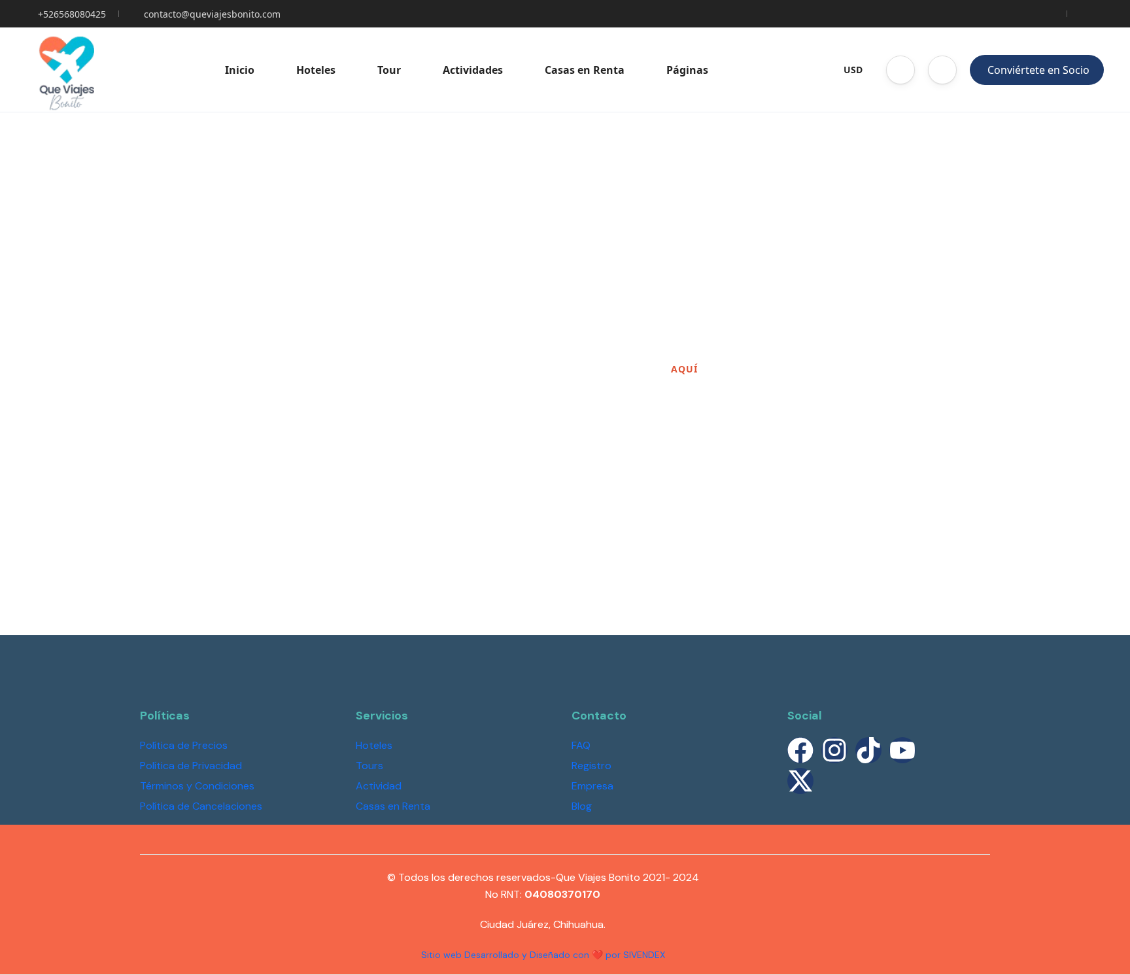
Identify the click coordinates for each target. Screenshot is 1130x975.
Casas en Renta (585, 70)
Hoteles (315, 70)
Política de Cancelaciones (201, 806)
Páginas (687, 70)
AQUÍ (684, 369)
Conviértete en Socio (1038, 70)
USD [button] (853, 69)
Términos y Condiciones (197, 786)
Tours (369, 765)
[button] (900, 70)
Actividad (379, 786)
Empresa (592, 786)
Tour (389, 70)
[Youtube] (902, 750)
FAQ (581, 745)
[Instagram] (834, 750)
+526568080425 (72, 14)
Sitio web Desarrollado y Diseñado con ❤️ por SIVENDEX (543, 955)
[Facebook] (800, 750)
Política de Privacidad (191, 765)
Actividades (473, 70)
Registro (591, 765)
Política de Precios (184, 745)
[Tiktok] (868, 750)
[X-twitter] (800, 781)
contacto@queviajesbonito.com (212, 14)
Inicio (239, 70)
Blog (582, 806)
